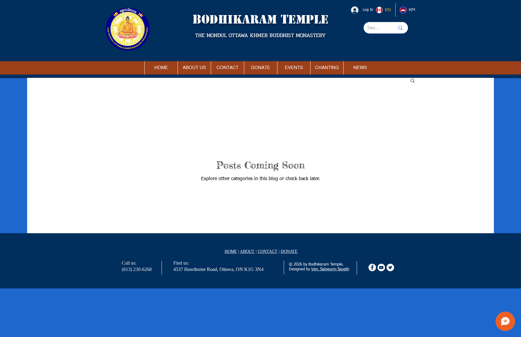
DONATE (289, 251)
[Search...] (400, 27)
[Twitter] (390, 267)
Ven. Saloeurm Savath (330, 269)
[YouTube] (381, 267)
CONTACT (267, 251)
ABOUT (247, 251)
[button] (412, 81)
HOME (231, 251)
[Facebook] (372, 267)
